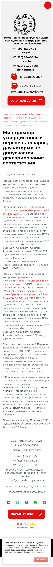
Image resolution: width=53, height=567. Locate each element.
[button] (26, 76)
